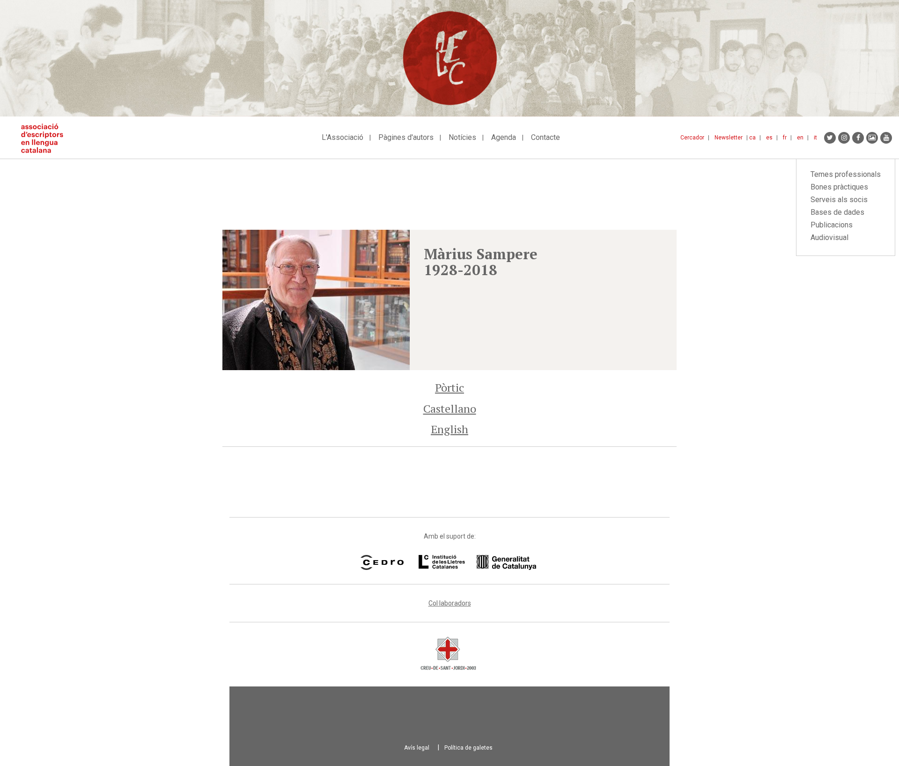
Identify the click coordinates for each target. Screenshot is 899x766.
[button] (316, 300)
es (769, 137)
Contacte (545, 137)
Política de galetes (468, 747)
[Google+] (872, 138)
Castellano (449, 408)
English (449, 429)
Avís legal (416, 747)
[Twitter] (830, 138)
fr (785, 137)
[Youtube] (886, 138)
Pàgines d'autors (406, 137)
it (815, 137)
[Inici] (45, 138)
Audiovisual (829, 237)
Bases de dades (837, 212)
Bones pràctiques (839, 186)
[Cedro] (382, 562)
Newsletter (729, 137)
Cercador (692, 137)
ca (752, 137)
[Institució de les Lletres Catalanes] (477, 562)
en (800, 137)
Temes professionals (846, 174)
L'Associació (342, 137)
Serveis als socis (839, 199)
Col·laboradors (449, 603)
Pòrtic (449, 387)
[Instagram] (844, 138)
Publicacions (832, 224)
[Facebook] (858, 138)
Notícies (462, 137)
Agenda (503, 137)
